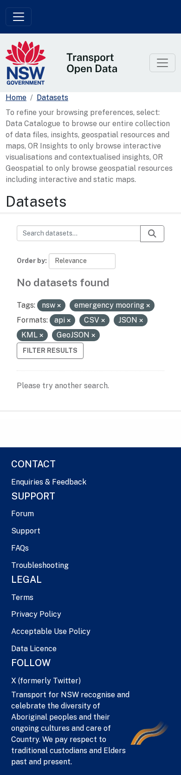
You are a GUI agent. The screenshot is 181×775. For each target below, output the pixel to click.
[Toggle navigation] (19, 16)
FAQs (20, 548)
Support (25, 530)
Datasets (52, 97)
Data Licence (34, 648)
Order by (31, 260)
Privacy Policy (36, 614)
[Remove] (59, 306)
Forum (22, 513)
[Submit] (152, 233)
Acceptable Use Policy (50, 631)
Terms (22, 597)
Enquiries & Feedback (48, 482)
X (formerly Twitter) (46, 680)
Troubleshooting (40, 565)
